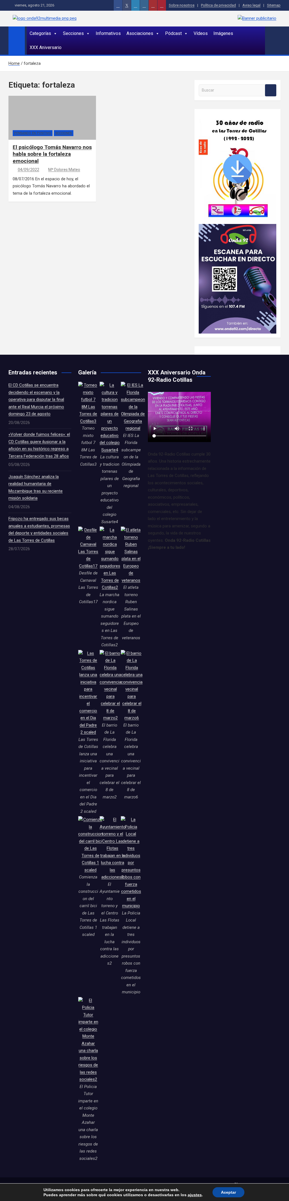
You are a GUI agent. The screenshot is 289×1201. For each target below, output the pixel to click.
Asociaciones (139, 33)
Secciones (73, 33)
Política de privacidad (218, 5)
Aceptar (228, 1192)
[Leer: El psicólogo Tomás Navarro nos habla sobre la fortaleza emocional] (52, 127)
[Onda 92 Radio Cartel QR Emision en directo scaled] (237, 227)
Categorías (40, 33)
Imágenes (223, 33)
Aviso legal (251, 5)
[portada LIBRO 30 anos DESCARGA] (237, 116)
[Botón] (118, 5)
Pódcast (173, 33)
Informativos (108, 33)
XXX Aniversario (46, 47)
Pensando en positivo (32, 133)
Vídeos (201, 33)
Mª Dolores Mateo (64, 169)
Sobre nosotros (181, 5)
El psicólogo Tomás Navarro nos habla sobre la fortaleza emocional (52, 154)
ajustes (195, 1195)
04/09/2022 (28, 169)
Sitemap (274, 5)
